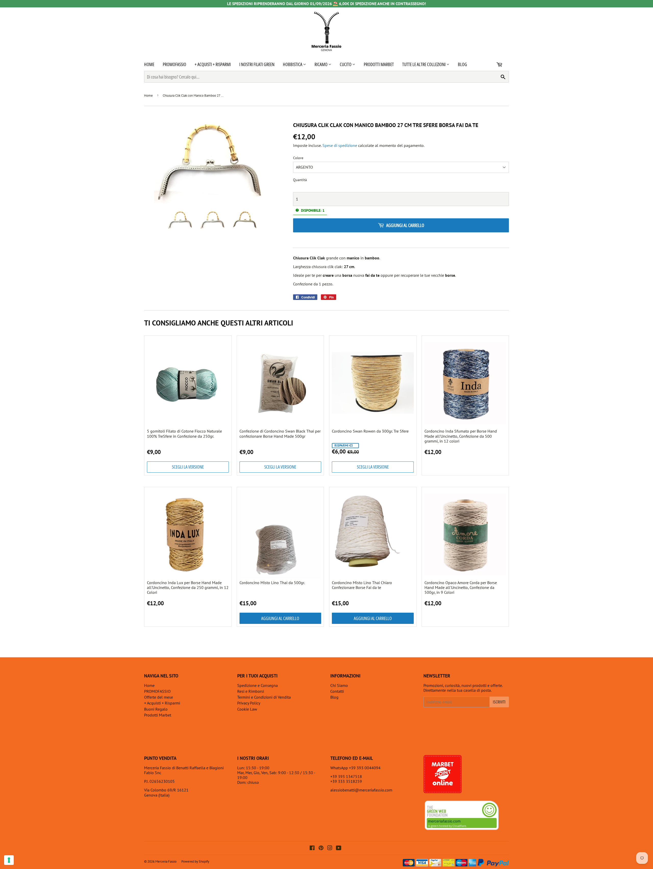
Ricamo (321, 64)
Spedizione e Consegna (257, 685)
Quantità (300, 180)
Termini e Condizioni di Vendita (264, 697)
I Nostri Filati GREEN (256, 64)
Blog (462, 64)
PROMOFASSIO (174, 64)
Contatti (337, 691)
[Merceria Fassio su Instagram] (329, 848)
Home (149, 64)
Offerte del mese (158, 697)
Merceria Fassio (166, 861)
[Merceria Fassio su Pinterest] (321, 848)
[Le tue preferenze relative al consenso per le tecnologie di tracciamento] (9, 860)
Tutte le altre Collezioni (424, 64)
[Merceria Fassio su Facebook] (312, 848)
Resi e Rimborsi (250, 691)
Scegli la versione (188, 467)
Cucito (346, 64)
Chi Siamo (339, 685)
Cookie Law (247, 709)
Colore (298, 158)
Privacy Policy (248, 703)
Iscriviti (499, 702)
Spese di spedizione (339, 145)
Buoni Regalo (156, 709)
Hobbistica (293, 64)
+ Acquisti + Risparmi (213, 64)
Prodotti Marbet (379, 64)
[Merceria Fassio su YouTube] (338, 848)
